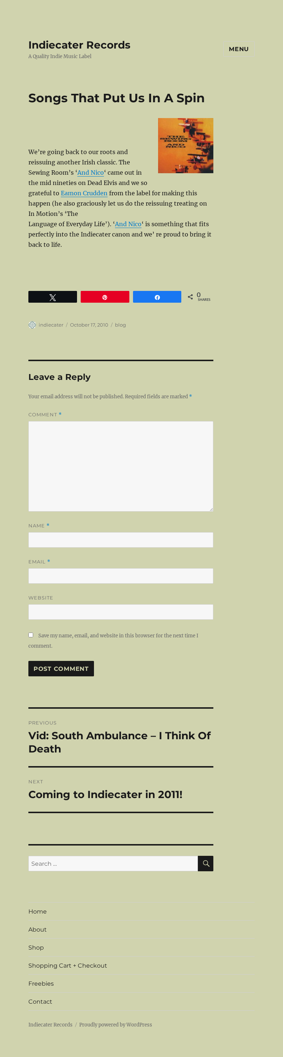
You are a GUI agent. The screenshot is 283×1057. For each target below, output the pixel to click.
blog (120, 325)
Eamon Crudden (84, 193)
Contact (40, 1001)
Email (39, 562)
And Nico (90, 172)
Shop (36, 947)
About (37, 929)
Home (37, 911)
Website (40, 598)
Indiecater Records (79, 45)
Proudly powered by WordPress (115, 1025)
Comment (45, 415)
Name (39, 526)
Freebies (41, 983)
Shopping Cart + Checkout (67, 965)
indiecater (51, 325)
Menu (239, 49)
